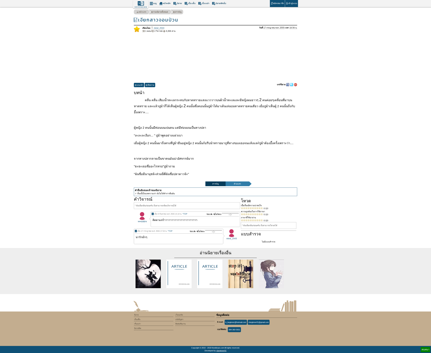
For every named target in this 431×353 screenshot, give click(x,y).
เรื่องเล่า (205, 3)
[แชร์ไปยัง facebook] (288, 84)
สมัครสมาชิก (278, 3)
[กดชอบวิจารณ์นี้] (208, 214)
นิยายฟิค (137, 328)
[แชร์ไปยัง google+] (295, 84)
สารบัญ (178, 12)
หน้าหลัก (167, 3)
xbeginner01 (221, 351)
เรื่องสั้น (191, 3)
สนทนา (425, 349)
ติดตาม (151, 85)
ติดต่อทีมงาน (180, 324)
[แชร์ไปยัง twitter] (292, 84)
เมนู (155, 3)
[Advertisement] (215, 57)
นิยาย (179, 3)
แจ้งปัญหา (179, 319)
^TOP (185, 214)
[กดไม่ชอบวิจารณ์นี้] (217, 214)
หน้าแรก (142, 12)
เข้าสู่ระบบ (292, 3)
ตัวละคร (237, 184)
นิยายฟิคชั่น (221, 3)
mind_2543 (158, 28)
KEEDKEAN (141, 7)
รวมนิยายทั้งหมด (160, 12)
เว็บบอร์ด (179, 315)
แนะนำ (140, 85)
